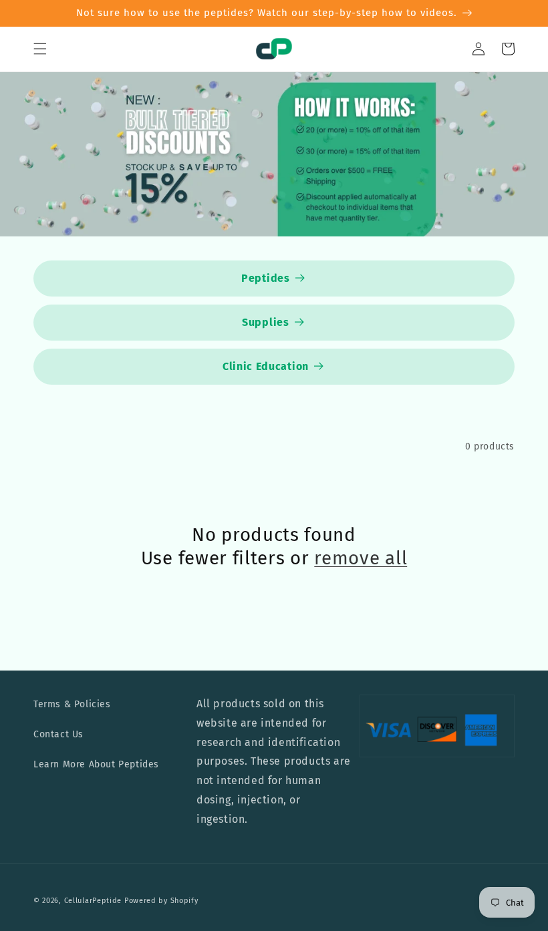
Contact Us (58, 734)
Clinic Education (266, 366)
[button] (40, 48)
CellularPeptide (93, 900)
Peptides (265, 278)
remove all (360, 558)
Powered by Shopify (161, 900)
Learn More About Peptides (96, 764)
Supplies (265, 322)
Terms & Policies (72, 704)
